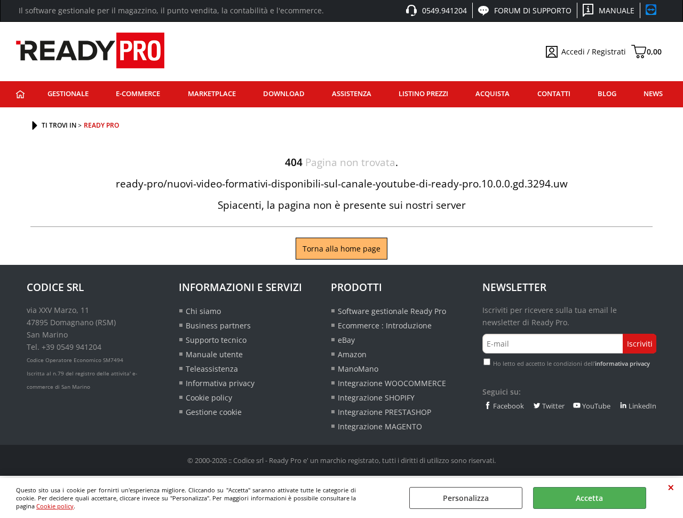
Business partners (218, 325)
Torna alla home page (341, 249)
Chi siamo (203, 311)
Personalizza (466, 498)
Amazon (352, 354)
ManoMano (358, 369)
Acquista (492, 93)
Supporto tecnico (216, 340)
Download (284, 93)
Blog (607, 93)
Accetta (589, 498)
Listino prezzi (423, 93)
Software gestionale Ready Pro (392, 311)
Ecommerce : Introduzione (385, 325)
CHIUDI (671, 487)
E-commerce (138, 93)
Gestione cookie (214, 412)
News (653, 93)
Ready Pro (20, 94)
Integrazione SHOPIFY (376, 398)
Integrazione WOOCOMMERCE (392, 383)
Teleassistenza (212, 369)
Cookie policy (55, 506)
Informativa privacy (220, 383)
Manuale (616, 10)
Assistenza (351, 93)
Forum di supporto (532, 10)
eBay (346, 340)
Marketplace (212, 93)
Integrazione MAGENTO (380, 426)
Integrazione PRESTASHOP (384, 412)
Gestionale (68, 93)
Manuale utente (214, 354)
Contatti (553, 93)
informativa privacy (622, 363)
